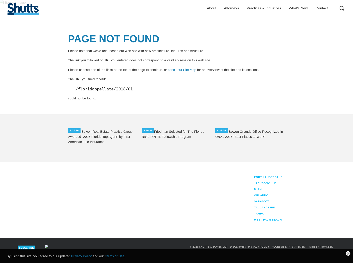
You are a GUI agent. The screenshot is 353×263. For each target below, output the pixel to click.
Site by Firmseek (321, 246)
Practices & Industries (264, 8)
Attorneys (231, 8)
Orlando (261, 195)
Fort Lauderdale (268, 177)
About (211, 8)
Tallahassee (264, 207)
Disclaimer (238, 246)
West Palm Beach (268, 219)
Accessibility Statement (289, 246)
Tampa (259, 213)
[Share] (46, 247)
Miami (258, 189)
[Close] (348, 253)
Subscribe (26, 247)
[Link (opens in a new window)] (59, 248)
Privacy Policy (258, 246)
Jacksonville (265, 183)
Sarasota (262, 201)
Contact (321, 8)
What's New (298, 8)
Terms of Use (114, 256)
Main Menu (173, 2)
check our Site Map (182, 70)
